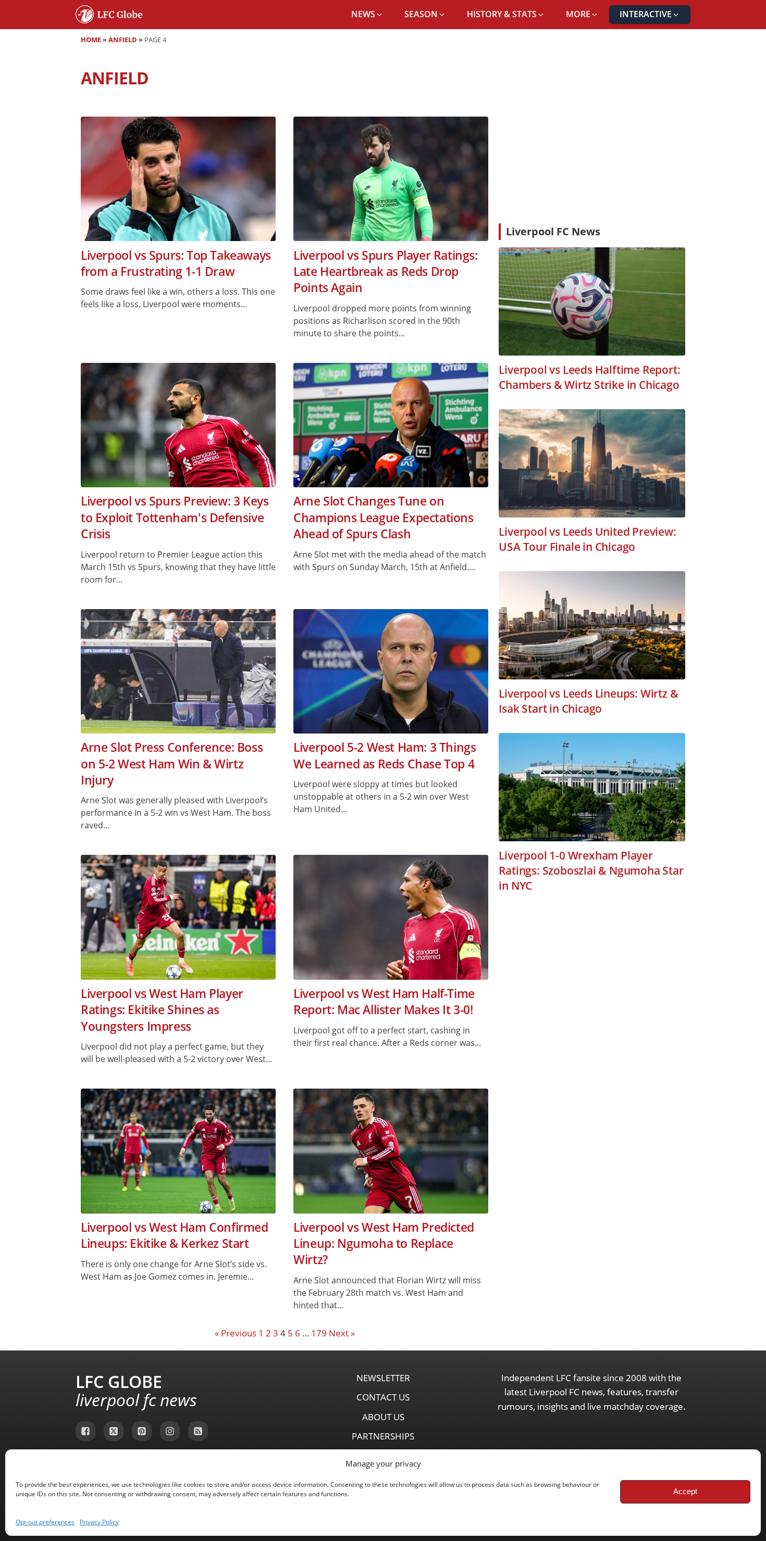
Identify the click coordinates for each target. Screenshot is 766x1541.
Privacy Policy (99, 1522)
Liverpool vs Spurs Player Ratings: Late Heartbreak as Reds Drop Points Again (385, 271)
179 (319, 1333)
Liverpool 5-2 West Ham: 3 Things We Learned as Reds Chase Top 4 (384, 755)
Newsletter (383, 1378)
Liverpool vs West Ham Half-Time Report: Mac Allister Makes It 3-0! (384, 1002)
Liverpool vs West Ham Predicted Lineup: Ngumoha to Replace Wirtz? (383, 1243)
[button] (367, 14)
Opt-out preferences (45, 1522)
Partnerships (383, 1436)
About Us (383, 1417)
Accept (685, 1491)
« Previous (235, 1333)
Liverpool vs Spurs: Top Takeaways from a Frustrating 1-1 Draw (176, 263)
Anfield (122, 39)
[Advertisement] (592, 137)
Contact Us (383, 1397)
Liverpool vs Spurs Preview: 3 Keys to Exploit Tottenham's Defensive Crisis (174, 517)
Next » (342, 1333)
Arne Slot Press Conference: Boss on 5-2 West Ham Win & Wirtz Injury (172, 763)
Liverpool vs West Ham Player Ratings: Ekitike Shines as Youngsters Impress (162, 1010)
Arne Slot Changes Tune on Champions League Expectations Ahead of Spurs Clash (383, 517)
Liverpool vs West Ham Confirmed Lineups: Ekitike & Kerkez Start (174, 1235)
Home (91, 39)
